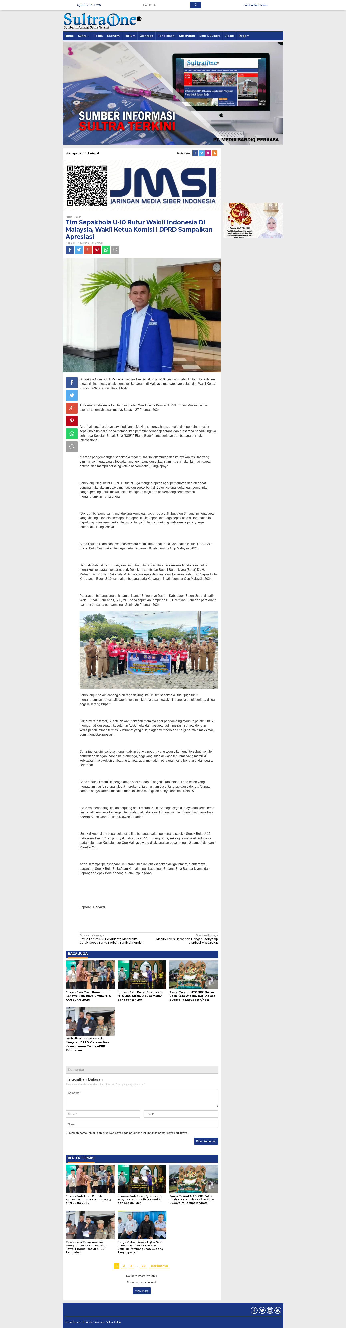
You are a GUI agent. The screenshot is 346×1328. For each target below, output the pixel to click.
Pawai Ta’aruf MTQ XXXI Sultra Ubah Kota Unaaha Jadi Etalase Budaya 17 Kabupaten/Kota (192, 995)
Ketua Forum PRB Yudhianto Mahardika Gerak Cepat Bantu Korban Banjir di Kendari (111, 939)
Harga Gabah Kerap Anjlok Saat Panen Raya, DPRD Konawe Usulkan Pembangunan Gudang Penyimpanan (140, 1247)
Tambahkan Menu (255, 5)
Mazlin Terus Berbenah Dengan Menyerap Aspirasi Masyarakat (187, 939)
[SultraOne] (103, 20)
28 (143, 1266)
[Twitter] (202, 153)
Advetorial (83, 242)
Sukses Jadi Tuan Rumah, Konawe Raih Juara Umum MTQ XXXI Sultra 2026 (88, 995)
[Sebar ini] (70, 250)
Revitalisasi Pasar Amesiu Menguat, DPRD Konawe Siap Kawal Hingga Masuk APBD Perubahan (86, 1247)
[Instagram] (208, 153)
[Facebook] (195, 153)
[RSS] (215, 153)
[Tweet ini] (79, 250)
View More (142, 1290)
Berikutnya (159, 1266)
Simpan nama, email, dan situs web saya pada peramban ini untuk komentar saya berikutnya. (128, 1132)
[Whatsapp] (106, 250)
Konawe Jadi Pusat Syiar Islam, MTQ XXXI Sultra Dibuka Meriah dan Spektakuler (140, 995)
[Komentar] (115, 250)
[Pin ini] (97, 250)
